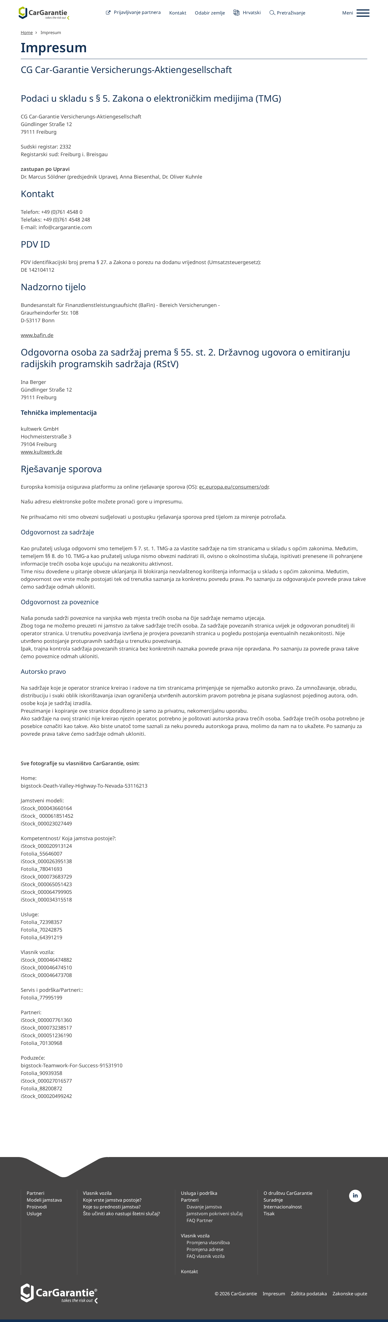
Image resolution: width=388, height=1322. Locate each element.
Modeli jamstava (44, 1200)
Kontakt (177, 13)
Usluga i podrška (199, 1193)
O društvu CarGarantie (288, 1193)
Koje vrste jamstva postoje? (112, 1200)
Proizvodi (37, 1207)
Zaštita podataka (309, 1293)
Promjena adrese (205, 1249)
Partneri (35, 1193)
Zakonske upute (350, 1293)
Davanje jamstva (204, 1207)
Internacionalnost (283, 1207)
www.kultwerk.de (41, 451)
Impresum (274, 1293)
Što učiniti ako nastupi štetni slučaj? (121, 1213)
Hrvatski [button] (251, 12)
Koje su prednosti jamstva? (112, 1207)
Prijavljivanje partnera (137, 12)
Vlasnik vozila (97, 1193)
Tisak (269, 1213)
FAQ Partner (200, 1220)
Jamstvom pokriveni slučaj (215, 1213)
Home (27, 32)
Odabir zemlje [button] (210, 13)
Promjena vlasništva (208, 1242)
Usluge (34, 1213)
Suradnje (273, 1200)
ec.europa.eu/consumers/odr (233, 486)
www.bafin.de (37, 335)
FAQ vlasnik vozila (206, 1256)
